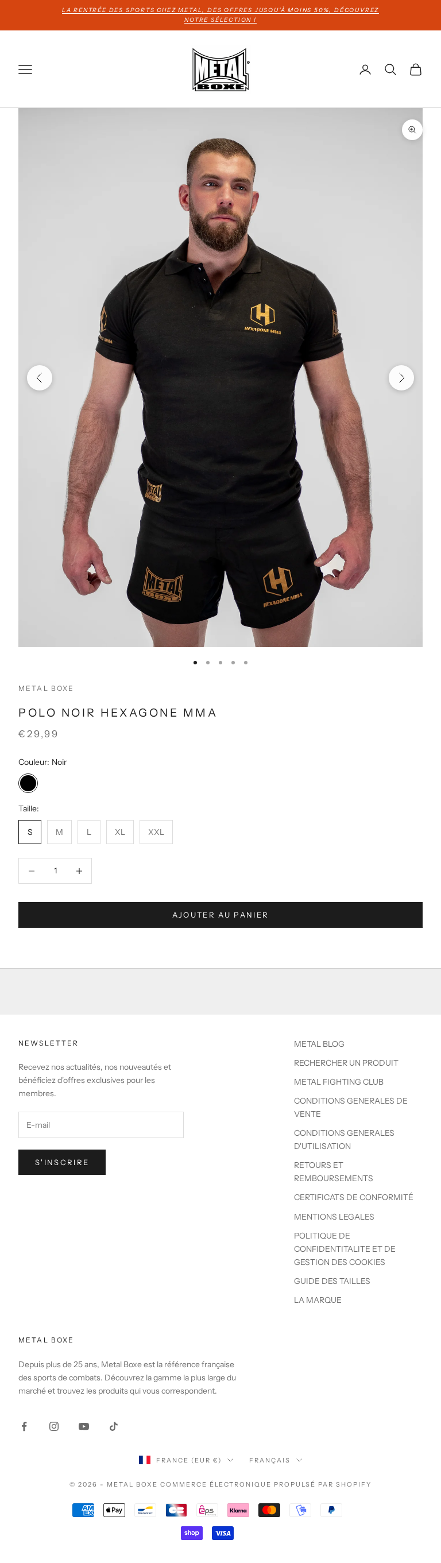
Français (270, 1460)
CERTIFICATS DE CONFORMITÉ (353, 1197)
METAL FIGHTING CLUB (339, 1082)
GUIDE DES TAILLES (332, 1281)
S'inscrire (62, 1162)
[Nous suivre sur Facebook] (24, 1426)
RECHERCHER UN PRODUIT (346, 1063)
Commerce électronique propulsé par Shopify (266, 1484)
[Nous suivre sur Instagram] (54, 1426)
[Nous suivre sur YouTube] (84, 1426)
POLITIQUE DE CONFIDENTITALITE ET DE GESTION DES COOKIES (345, 1249)
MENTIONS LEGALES (334, 1217)
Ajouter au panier (220, 914)
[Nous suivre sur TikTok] (113, 1426)
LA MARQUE (318, 1300)
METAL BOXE (46, 688)
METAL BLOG (319, 1044)
